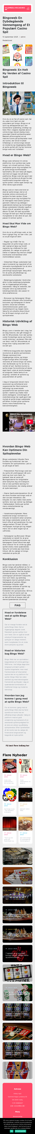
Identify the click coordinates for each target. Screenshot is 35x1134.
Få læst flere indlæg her (17, 745)
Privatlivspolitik (20, 1131)
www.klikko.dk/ (19, 1106)
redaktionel (7, 40)
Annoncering (17, 1116)
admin (23, 37)
